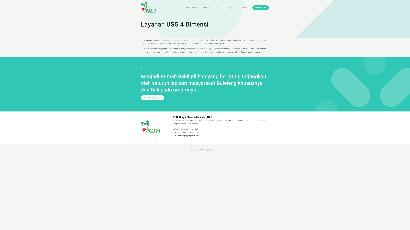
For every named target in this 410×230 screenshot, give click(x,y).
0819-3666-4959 (193, 132)
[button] (260, 7)
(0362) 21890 (180, 132)
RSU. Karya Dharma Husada (210, 150)
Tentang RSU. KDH (232, 8)
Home (186, 8)
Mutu (217, 8)
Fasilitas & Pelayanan (200, 8)
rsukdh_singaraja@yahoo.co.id (187, 136)
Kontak (245, 8)
